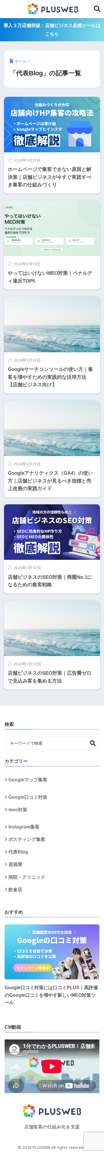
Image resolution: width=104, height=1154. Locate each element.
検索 (92, 743)
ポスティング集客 (26, 839)
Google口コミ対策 (27, 797)
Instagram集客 (24, 826)
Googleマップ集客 (27, 779)
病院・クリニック (26, 877)
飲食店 (15, 889)
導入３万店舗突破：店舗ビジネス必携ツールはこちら (52, 29)
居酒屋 (15, 864)
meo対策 (17, 809)
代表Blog (18, 851)
